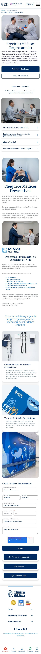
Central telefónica (22, 69)
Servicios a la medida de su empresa (18, 149)
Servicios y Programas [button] (17, 615)
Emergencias (5, 651)
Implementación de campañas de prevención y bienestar (16, 135)
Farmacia (13, 651)
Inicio (3, 10)
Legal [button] (10, 609)
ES (30, 4)
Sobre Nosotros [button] (14, 622)
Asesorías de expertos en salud (15, 127)
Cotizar (37, 651)
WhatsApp (30, 651)
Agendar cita (22, 651)
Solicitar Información (20, 76)
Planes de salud (9, 142)
